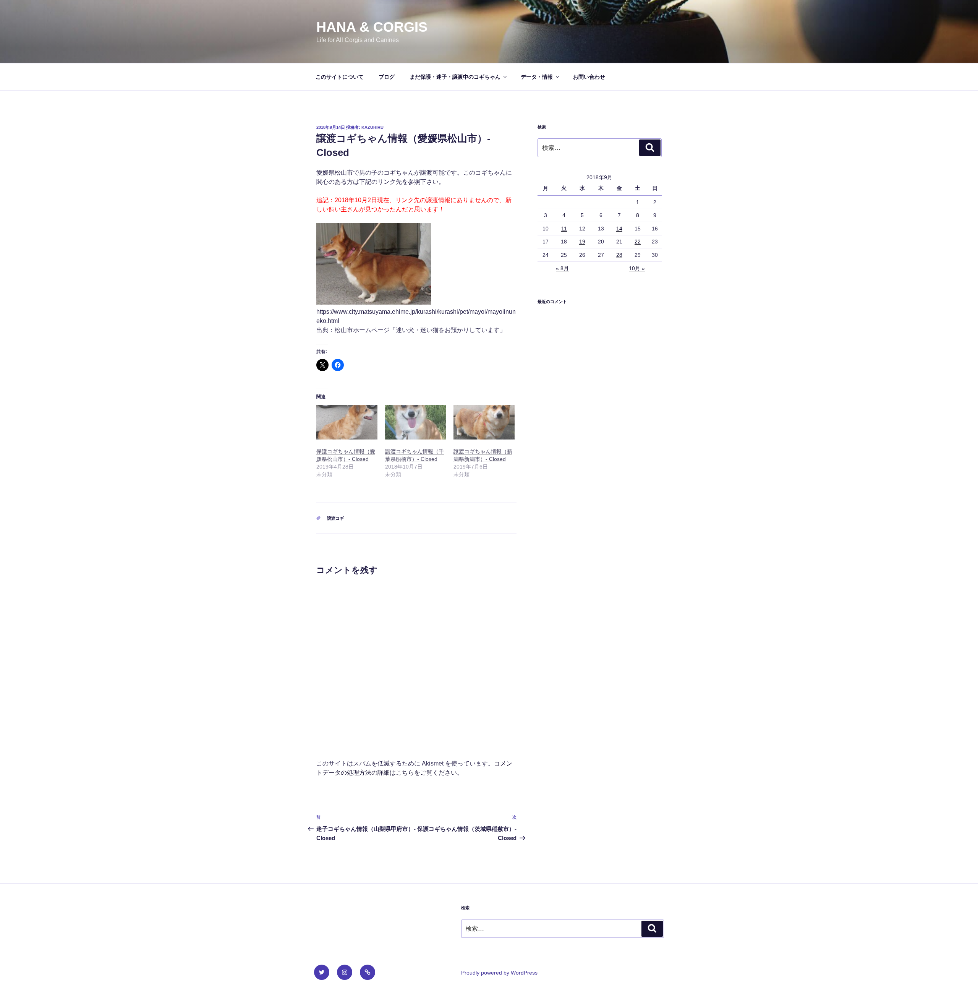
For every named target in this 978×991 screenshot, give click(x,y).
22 (638, 241)
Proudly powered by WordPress (499, 973)
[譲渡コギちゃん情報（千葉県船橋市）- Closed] (415, 422)
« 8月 (562, 268)
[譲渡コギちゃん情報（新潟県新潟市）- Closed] (484, 422)
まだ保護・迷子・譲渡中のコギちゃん (455, 77)
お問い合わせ (589, 77)
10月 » (637, 268)
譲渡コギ (335, 518)
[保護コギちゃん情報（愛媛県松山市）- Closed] (346, 422)
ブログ (387, 77)
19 (582, 241)
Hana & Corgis (371, 27)
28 (619, 255)
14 (619, 228)
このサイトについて (340, 77)
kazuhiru (372, 127)
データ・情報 (537, 77)
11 (564, 228)
